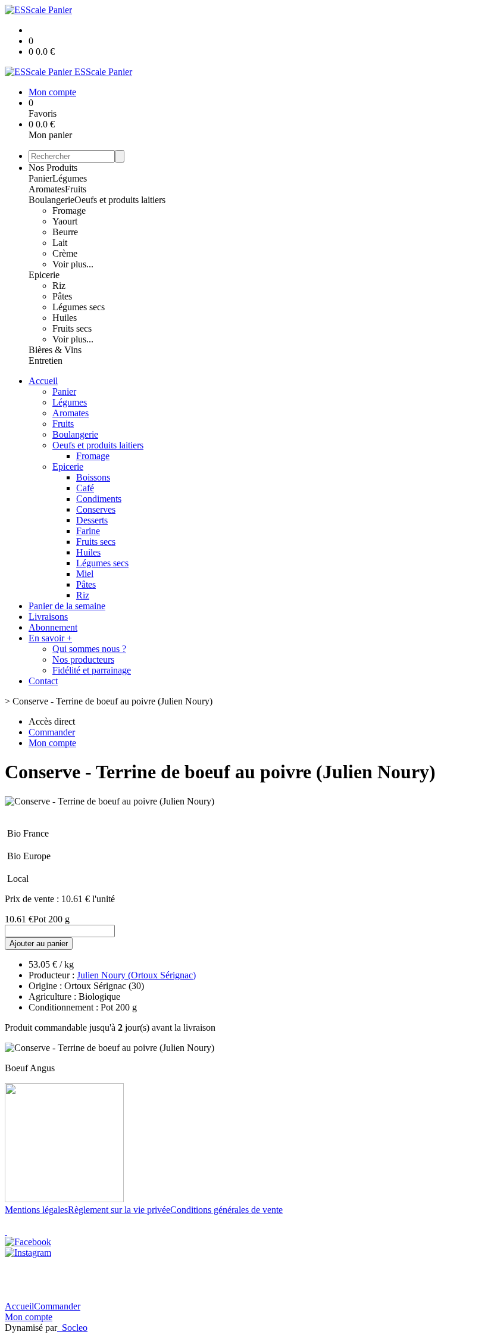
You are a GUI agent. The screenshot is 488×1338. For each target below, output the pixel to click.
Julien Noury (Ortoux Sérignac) (136, 975)
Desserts (92, 520)
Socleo (74, 1328)
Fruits (75, 189)
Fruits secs (72, 328)
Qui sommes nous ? (89, 649)
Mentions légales (36, 1210)
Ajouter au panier (39, 943)
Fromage (69, 210)
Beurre (65, 232)
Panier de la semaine (67, 606)
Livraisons (48, 617)
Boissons (93, 477)
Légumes (69, 178)
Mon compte (28, 1317)
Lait (59, 243)
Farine (88, 531)
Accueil (43, 381)
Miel (84, 574)
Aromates (47, 189)
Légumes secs (78, 307)
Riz (58, 285)
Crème (64, 253)
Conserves (95, 509)
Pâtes (62, 296)
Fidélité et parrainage (91, 670)
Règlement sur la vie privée (119, 1210)
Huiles (64, 318)
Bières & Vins (55, 350)
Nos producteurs (83, 659)
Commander (57, 1306)
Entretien (45, 360)
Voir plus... (72, 264)
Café (85, 488)
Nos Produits (53, 168)
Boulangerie (51, 200)
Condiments (98, 499)
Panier (40, 178)
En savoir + (50, 638)
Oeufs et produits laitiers (119, 200)
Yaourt (64, 221)
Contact (43, 681)
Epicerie (44, 275)
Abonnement (53, 627)
